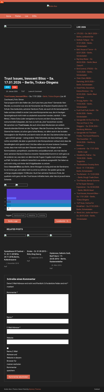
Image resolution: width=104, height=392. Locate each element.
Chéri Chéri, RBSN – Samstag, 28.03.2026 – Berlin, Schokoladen (86, 81)
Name (10, 317)
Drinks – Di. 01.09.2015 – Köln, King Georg (37, 252)
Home (8, 16)
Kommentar (12, 292)
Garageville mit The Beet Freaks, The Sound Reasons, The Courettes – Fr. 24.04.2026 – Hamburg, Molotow (88, 139)
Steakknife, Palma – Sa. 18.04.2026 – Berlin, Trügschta (86, 158)
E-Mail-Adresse (13, 327)
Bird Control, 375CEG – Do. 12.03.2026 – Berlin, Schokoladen (87, 72)
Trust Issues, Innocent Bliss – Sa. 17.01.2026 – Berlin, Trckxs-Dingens (88, 196)
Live (26, 16)
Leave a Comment (35, 91)
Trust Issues (9, 96)
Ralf (23, 91)
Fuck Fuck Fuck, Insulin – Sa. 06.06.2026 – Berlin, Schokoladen (88, 113)
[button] (11, 198)
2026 (7, 87)
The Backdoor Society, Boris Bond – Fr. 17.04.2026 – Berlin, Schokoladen (88, 168)
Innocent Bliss (22, 96)
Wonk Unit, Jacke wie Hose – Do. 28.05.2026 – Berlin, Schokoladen (88, 216)
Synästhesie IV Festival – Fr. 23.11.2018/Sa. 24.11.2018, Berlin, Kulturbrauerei (14, 255)
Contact (97, 389)
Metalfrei (32, 215)
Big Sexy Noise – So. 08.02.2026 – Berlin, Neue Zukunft (87, 62)
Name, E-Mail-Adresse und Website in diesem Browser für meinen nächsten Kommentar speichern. (14, 361)
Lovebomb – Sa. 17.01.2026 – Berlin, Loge (63, 221)
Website (10, 338)
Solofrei (42, 215)
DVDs (34, 16)
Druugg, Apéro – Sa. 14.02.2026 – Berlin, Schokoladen (85, 104)
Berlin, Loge (13, 221)
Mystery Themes (35, 389)
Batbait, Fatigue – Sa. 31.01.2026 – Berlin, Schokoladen (85, 43)
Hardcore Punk (19, 215)
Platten (18, 16)
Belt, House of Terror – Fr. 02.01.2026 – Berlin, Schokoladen (87, 53)
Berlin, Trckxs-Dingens (51, 96)
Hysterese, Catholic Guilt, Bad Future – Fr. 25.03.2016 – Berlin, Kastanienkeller (60, 257)
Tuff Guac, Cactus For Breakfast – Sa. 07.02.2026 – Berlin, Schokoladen (88, 206)
